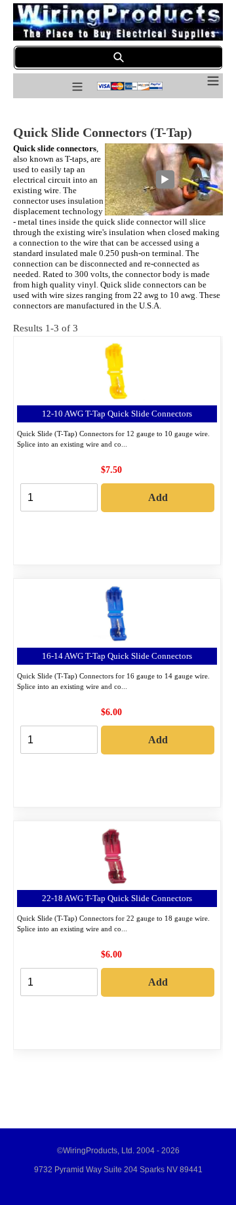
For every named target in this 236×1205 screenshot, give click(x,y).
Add (158, 497)
